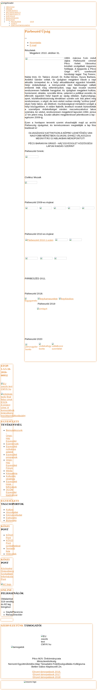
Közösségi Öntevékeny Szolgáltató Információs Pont (7, 574)
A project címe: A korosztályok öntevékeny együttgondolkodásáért (13, 410)
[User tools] (26, 38)
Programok (16, 22)
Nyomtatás (35, 42)
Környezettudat (14, 515)
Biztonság (11, 520)
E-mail (33, 45)
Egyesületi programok (11, 456)
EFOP (32, 22)
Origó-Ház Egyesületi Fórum (11, 464)
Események (12, 443)
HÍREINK (9, 9)
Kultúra (9, 509)
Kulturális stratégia (11, 477)
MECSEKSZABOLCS (13, 12)
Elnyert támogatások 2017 (46, 674)
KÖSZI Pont (10, 20)
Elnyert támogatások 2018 (46, 677)
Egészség (11, 517)
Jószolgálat (12, 512)
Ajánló (14, 23)
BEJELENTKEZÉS (12, 18)
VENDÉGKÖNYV (12, 11)
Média (9, 470)
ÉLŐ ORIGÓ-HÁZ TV (13, 14)
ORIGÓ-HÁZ (10, 7)
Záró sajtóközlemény (20, 25)
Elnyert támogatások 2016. (46, 671)
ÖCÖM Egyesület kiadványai (11, 492)
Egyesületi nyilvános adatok (11, 449)
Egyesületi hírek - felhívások (11, 484)
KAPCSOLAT (10, 16)
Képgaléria (11, 473)
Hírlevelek (11, 554)
